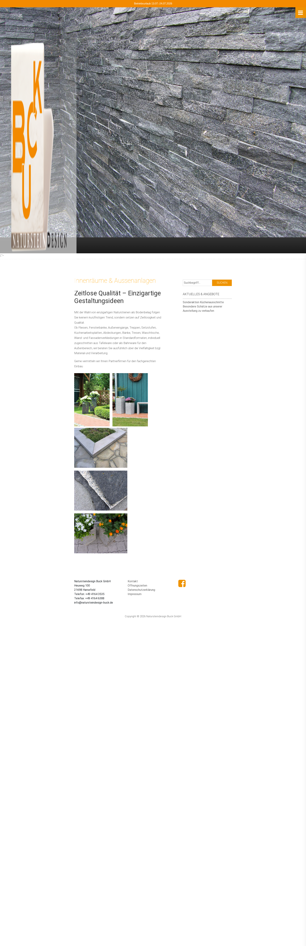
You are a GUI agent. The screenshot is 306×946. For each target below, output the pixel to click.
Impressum (134, 594)
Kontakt (133, 581)
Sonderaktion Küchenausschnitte (203, 302)
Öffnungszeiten (137, 585)
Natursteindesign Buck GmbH (26, 12)
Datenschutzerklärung (141, 589)
